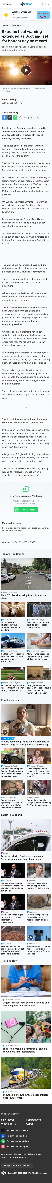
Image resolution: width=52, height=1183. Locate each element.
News (5, 25)
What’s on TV (9, 1123)
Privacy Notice (34, 1154)
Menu (9, 4)
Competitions (33, 1119)
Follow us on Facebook (17, 1136)
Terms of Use (20, 1154)
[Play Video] (26, 70)
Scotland (16, 25)
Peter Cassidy (9, 99)
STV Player (7, 1119)
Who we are (6, 1154)
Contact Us (6, 1157)
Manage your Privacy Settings (17, 1165)
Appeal (30, 1123)
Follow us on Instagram (17, 1146)
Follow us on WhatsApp (18, 1141)
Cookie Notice (19, 1157)
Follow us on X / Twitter (18, 1130)
